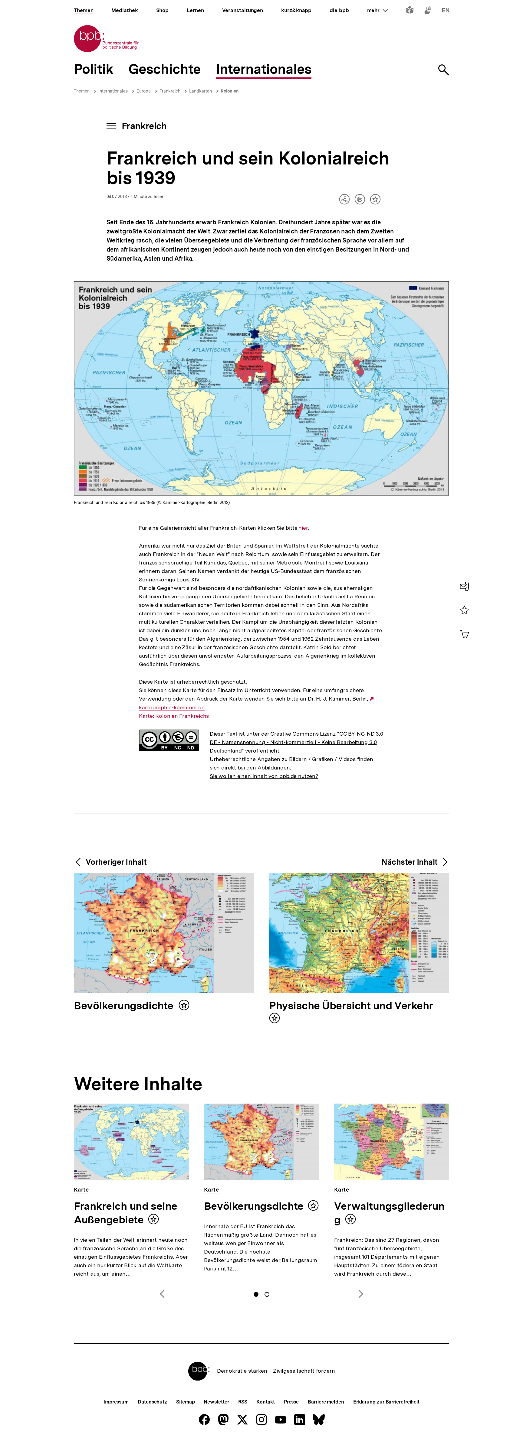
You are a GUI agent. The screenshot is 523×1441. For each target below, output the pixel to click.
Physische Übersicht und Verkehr (351, 1006)
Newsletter (216, 1402)
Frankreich (170, 91)
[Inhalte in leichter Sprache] (409, 11)
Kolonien (230, 91)
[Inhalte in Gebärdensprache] (428, 11)
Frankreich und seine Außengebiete (125, 1213)
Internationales (113, 91)
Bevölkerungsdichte (125, 1006)
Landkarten (200, 91)
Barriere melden (326, 1402)
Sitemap (185, 1402)
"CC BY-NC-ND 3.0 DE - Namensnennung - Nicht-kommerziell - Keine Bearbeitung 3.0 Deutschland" (296, 742)
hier (303, 528)
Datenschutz (152, 1402)
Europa (144, 91)
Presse (291, 1402)
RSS (243, 1402)
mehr (377, 10)
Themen (82, 91)
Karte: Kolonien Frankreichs (174, 716)
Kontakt (265, 1402)
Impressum (116, 1402)
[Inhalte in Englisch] (445, 11)
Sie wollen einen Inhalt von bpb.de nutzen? (264, 776)
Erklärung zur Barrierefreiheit (386, 1402)
